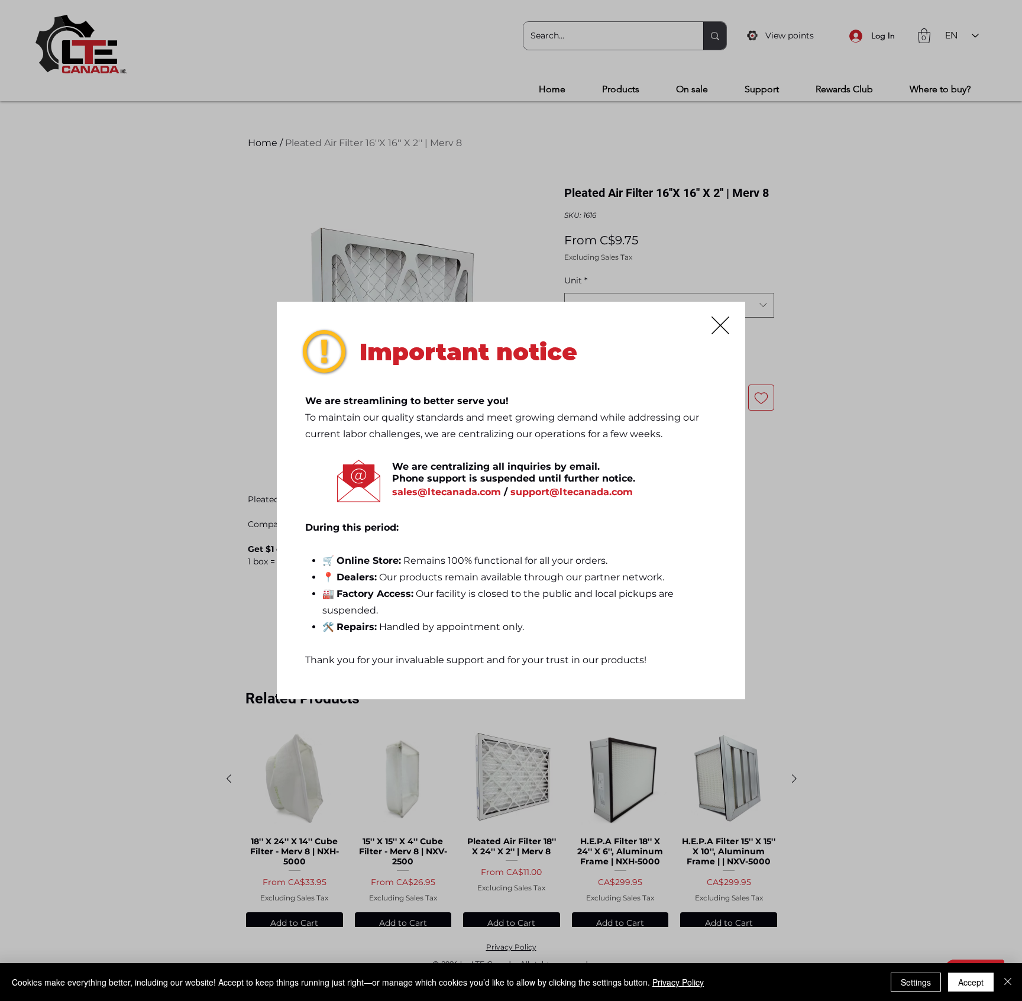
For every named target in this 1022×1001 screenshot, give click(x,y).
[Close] (1008, 982)
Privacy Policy (678, 982)
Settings (916, 982)
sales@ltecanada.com (446, 492)
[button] (720, 325)
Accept (971, 982)
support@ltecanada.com (571, 492)
